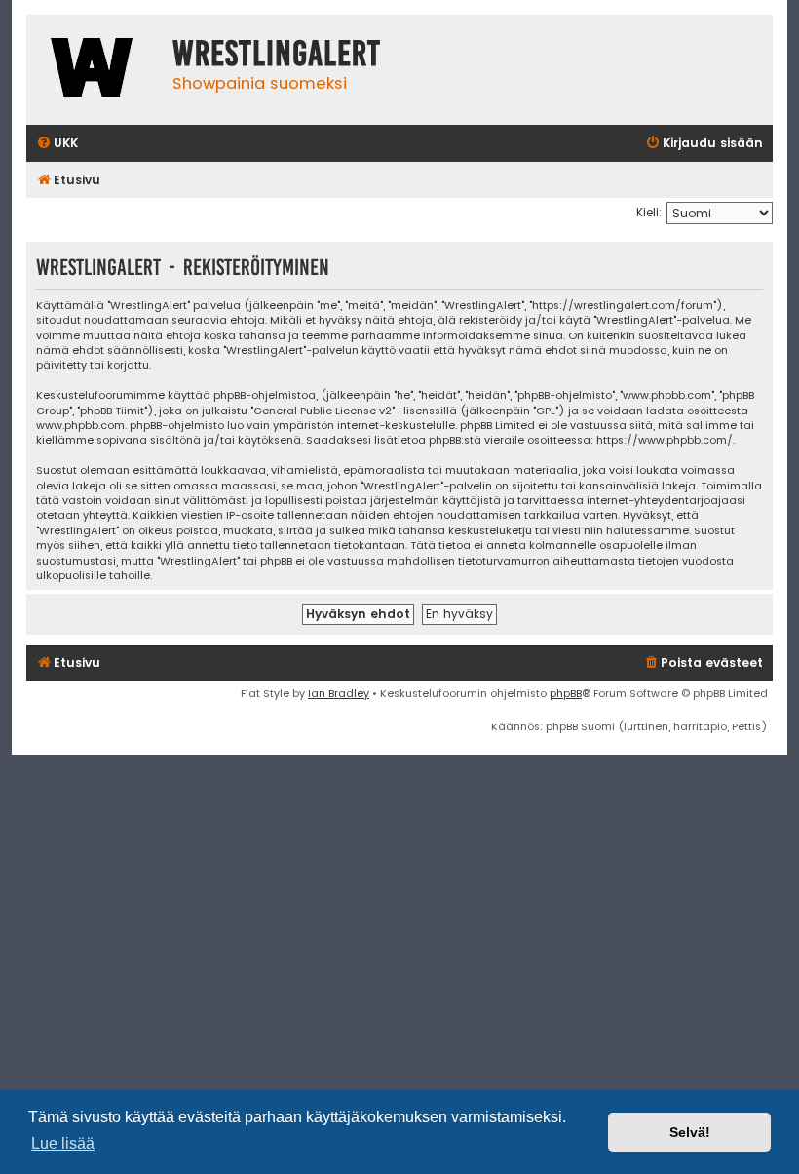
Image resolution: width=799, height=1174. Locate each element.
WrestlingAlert (276, 53)
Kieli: (649, 212)
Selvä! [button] (689, 1132)
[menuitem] (57, 144)
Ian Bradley (338, 693)
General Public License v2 (322, 411)
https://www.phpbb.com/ (664, 440)
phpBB (566, 693)
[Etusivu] (94, 70)
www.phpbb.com (80, 425)
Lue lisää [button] (63, 1143)
